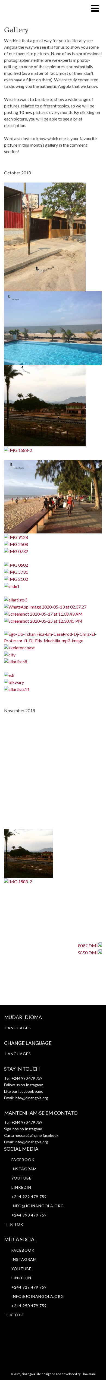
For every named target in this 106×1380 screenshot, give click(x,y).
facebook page (30, 1091)
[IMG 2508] (16, 543)
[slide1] (12, 585)
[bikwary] (14, 681)
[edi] (9, 674)
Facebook (23, 1159)
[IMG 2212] (53, 327)
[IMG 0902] (45, 236)
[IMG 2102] (16, 578)
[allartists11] (17, 688)
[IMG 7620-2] (53, 496)
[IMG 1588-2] (18, 449)
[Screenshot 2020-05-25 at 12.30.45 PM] (43, 620)
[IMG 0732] (16, 550)
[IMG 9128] (16, 536)
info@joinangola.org (31, 1097)
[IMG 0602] (16, 564)
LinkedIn (21, 1187)
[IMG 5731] (16, 571)
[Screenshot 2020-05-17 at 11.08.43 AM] (43, 613)
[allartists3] (15, 599)
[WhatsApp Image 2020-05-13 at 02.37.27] (45, 606)
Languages (18, 1028)
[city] (9, 654)
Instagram (34, 1084)
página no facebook (41, 1135)
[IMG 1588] (45, 404)
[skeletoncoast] (19, 647)
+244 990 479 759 (29, 1215)
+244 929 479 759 (29, 1196)
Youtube (21, 1178)
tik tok (14, 1224)
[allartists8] (15, 661)
